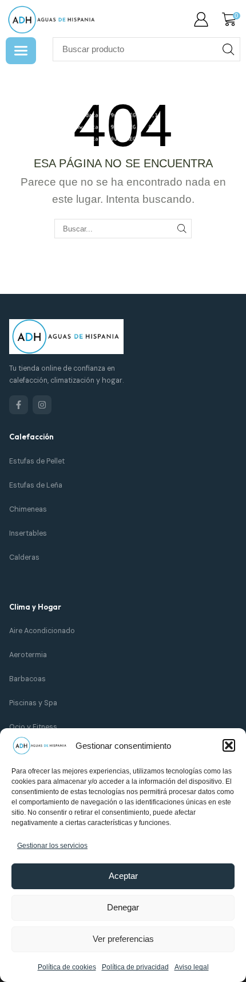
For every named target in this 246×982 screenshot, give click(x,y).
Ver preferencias (123, 939)
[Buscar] (182, 228)
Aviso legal (191, 967)
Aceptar (123, 876)
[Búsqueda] (228, 49)
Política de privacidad (135, 967)
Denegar (123, 907)
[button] (229, 745)
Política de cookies (67, 967)
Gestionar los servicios (52, 846)
